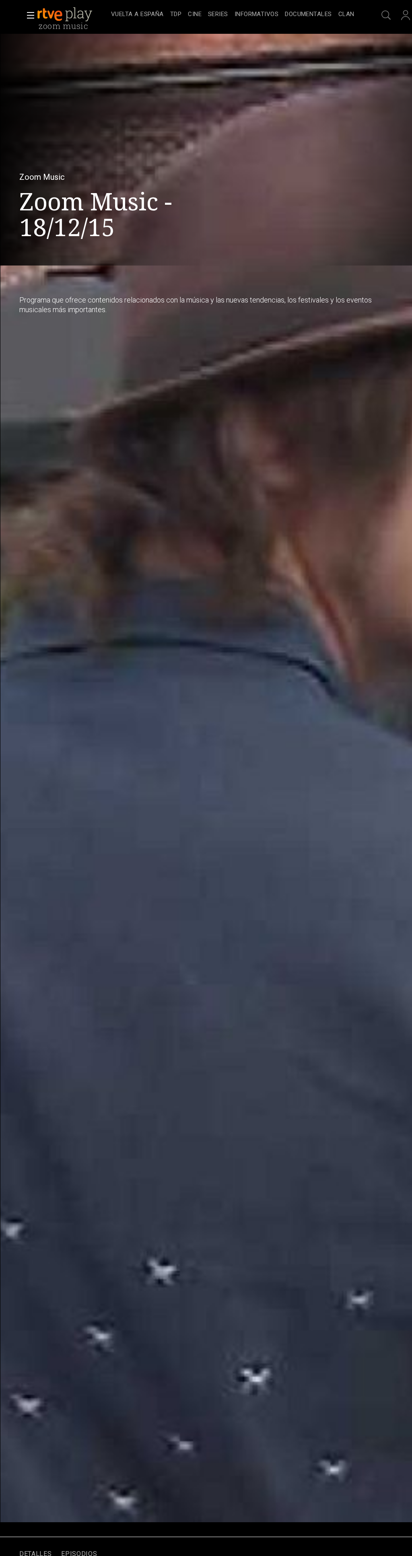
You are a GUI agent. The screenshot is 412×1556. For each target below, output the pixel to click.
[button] (28, 15)
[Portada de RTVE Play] (65, 14)
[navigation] (232, 14)
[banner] (72, 14)
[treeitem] (137, 14)
